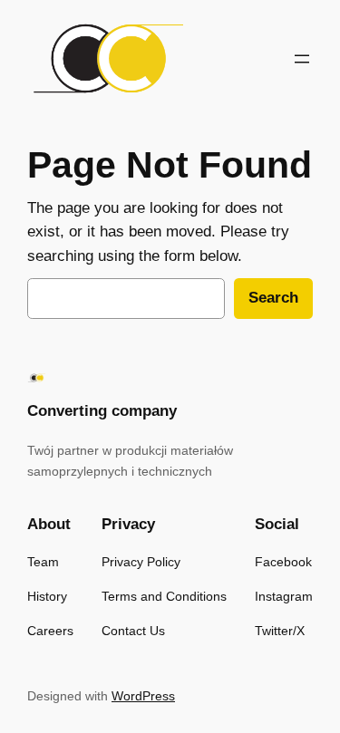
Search (273, 297)
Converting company (102, 411)
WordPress (143, 696)
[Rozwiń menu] (302, 59)
